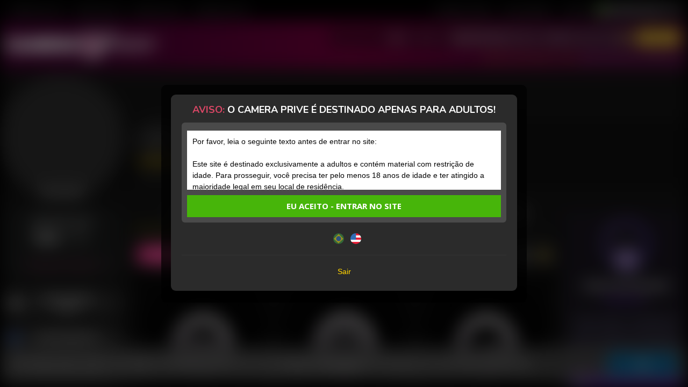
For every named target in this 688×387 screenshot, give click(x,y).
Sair (344, 271)
